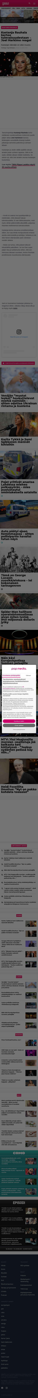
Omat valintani (19, 725)
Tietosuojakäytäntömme (19, 729)
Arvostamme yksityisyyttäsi (11, 675)
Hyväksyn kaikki (19, 721)
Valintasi (28, 675)
